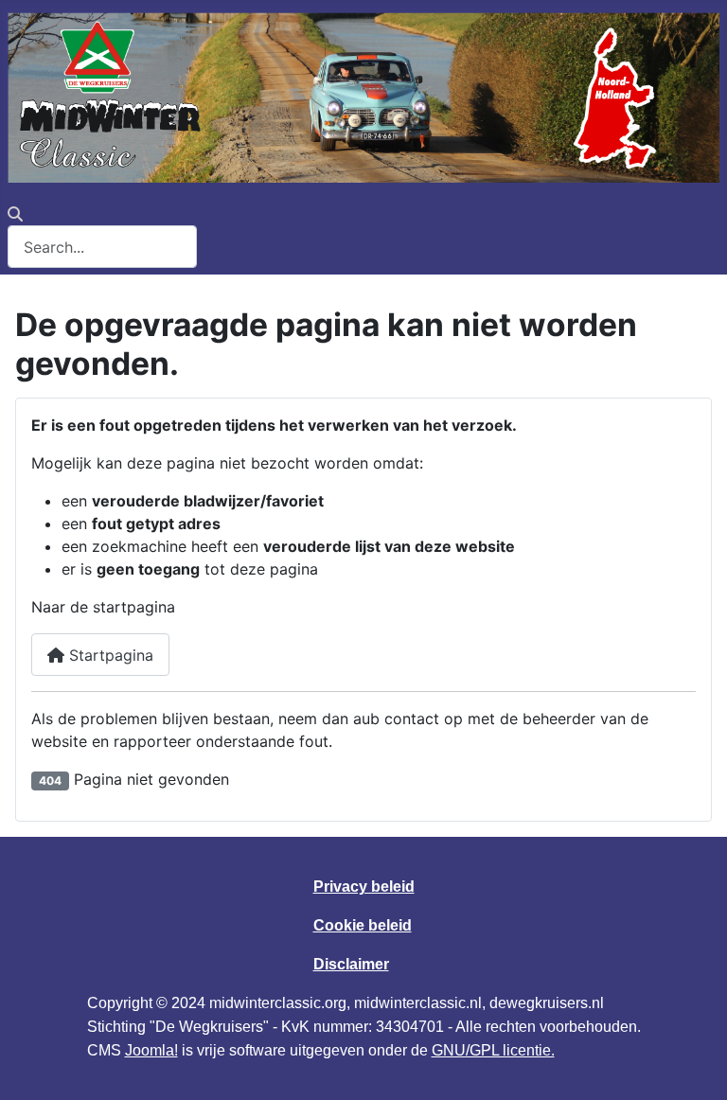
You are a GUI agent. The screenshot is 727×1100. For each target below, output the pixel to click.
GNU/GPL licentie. (493, 1050)
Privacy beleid (364, 886)
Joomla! (151, 1050)
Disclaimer (351, 964)
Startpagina (108, 655)
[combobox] (102, 246)
